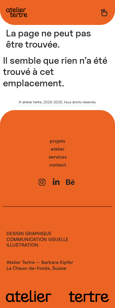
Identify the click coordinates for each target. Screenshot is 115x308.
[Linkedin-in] (56, 182)
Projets (57, 141)
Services (58, 157)
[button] (104, 12)
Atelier (58, 149)
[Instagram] (42, 182)
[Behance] (70, 182)
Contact (57, 165)
